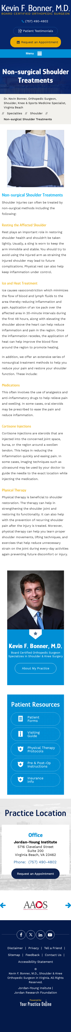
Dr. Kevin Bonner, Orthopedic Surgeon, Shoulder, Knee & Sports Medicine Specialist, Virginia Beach (35, 103)
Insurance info (35, 779)
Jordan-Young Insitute (34, 988)
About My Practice (35, 668)
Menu (30, 53)
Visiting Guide (33, 734)
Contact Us (53, 955)
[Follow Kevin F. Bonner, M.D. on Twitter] (31, 934)
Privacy (33, 948)
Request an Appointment (39, 42)
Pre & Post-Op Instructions (39, 764)
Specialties (14, 113)
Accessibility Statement (35, 962)
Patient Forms (33, 719)
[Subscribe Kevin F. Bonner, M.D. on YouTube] (50, 934)
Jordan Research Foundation (35, 992)
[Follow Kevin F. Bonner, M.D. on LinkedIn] (40, 934)
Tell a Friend (53, 948)
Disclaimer (15, 948)
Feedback (33, 955)
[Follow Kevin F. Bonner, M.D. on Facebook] (21, 934)
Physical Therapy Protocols (41, 749)
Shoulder (36, 113)
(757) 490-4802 (36, 21)
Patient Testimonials (38, 31)
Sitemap (14, 955)
